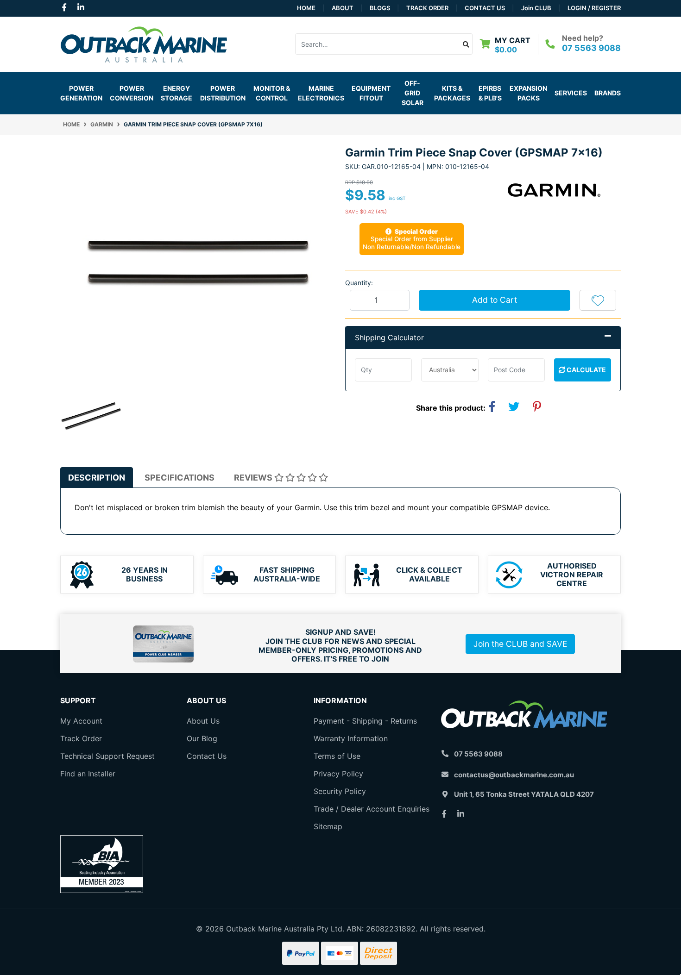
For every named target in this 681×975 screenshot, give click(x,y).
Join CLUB (536, 8)
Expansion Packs (528, 93)
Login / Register (594, 8)
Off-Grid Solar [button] (412, 92)
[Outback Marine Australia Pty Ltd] (143, 43)
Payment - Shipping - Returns (365, 720)
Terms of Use (337, 756)
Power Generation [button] (81, 93)
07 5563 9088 (591, 48)
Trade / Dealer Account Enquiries (371, 808)
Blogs (380, 8)
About (342, 8)
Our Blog (202, 738)
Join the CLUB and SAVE (520, 644)
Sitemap (328, 826)
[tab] (96, 477)
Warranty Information (351, 738)
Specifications (179, 477)
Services (571, 93)
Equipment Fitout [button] (371, 93)
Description (96, 477)
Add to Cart (494, 300)
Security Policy (340, 791)
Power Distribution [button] (223, 93)
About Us (203, 720)
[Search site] (466, 44)
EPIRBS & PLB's (490, 93)
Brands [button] (607, 93)
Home (306, 8)
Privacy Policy (338, 773)
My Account (81, 720)
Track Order (427, 8)
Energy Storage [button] (176, 93)
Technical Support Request (107, 756)
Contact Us (485, 8)
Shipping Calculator (389, 337)
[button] (598, 300)
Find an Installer (87, 773)
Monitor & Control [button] (271, 93)
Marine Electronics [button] (321, 93)
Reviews (254, 477)
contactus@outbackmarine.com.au (514, 774)
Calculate (585, 370)
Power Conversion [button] (131, 93)
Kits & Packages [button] (452, 93)
